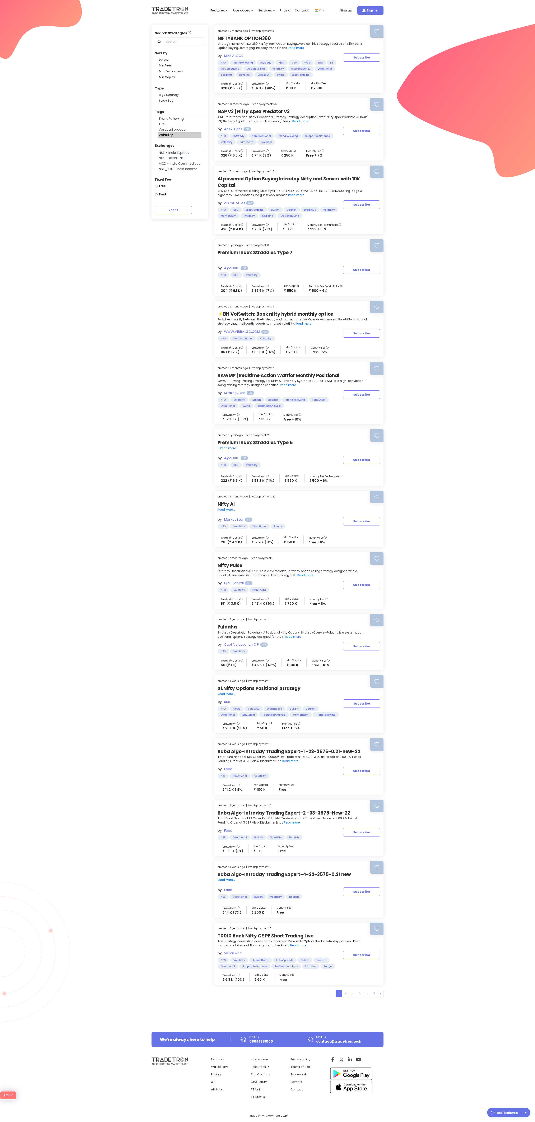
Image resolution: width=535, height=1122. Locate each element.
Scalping (226, 74)
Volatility (278, 68)
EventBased (274, 708)
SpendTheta (260, 960)
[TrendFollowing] (179, 118)
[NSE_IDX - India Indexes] (179, 169)
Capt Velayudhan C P (241, 644)
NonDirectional (261, 136)
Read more (296, 48)
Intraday (265, 62)
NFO (223, 62)
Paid (162, 194)
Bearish (292, 210)
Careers (296, 1082)
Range (278, 526)
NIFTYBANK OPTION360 (244, 38)
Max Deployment (171, 71)
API (213, 1082)
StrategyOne (234, 392)
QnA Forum (259, 1082)
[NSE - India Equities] (179, 153)
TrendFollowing (243, 62)
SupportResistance (317, 136)
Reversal (244, 74)
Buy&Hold (248, 715)
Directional (325, 68)
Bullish (275, 210)
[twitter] (341, 1059)
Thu (320, 62)
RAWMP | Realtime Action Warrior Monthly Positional (278, 375)
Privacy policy (300, 1059)
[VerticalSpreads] (179, 129)
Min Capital (167, 77)
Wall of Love (220, 1067)
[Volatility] (179, 135)
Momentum (228, 216)
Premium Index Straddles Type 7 (255, 252)
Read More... (226, 509)
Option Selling (256, 68)
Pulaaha (227, 627)
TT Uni (255, 1089)
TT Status (258, 1097)
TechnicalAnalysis (269, 406)
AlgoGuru (231, 268)
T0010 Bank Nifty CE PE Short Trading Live (265, 936)
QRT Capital (234, 583)
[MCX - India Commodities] (179, 163)
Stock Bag (166, 100)
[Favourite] (376, 31)
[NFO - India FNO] (179, 158)
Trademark (298, 1074)
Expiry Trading (301, 74)
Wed (307, 62)
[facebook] (332, 1059)
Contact (302, 10)
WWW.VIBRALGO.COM (242, 331)
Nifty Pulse (230, 565)
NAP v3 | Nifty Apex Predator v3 (254, 111)
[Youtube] (358, 1059)
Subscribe (361, 57)
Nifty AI (226, 504)
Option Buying (230, 68)
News (236, 708)
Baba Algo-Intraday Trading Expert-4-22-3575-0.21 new (284, 874)
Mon (281, 62)
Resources (259, 1067)
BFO (235, 210)
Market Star (234, 519)
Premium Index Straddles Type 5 (255, 442)
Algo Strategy (169, 95)
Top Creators (260, 1074)
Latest (163, 59)
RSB (227, 701)
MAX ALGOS (233, 55)
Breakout (263, 74)
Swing (280, 74)
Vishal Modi (233, 953)
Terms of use (300, 1067)
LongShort (318, 400)
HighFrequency (300, 68)
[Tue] (179, 124)
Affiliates (217, 1089)
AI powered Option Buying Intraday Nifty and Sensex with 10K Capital (289, 182)
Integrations (259, 1059)
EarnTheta (246, 142)
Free (162, 186)
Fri (331, 62)
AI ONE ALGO (234, 202)
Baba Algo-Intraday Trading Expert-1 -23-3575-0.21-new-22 (289, 751)
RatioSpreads (284, 960)
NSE (223, 776)
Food (228, 769)
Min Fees (165, 65)
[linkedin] (350, 1059)
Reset (173, 210)
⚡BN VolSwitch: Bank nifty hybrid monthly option (276, 314)
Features (217, 1059)
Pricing (285, 10)
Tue (294, 62)
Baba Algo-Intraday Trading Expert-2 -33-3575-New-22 (284, 813)
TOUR (8, 1095)
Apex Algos (233, 129)
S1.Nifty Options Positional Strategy (259, 688)
